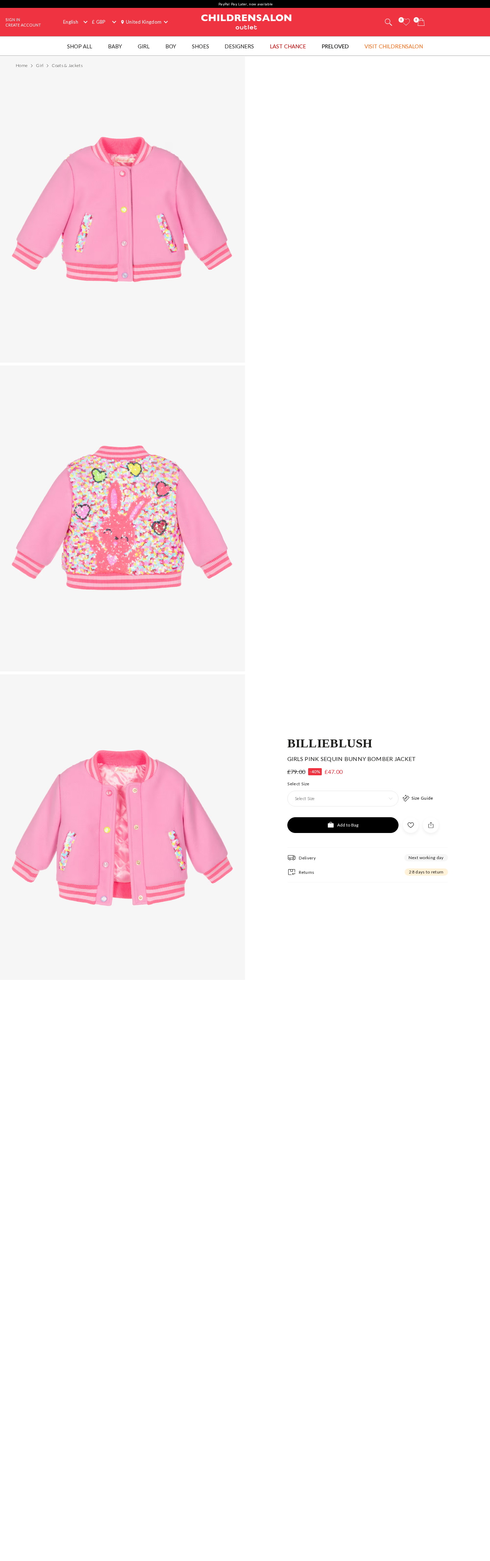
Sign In (12, 19)
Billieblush (329, 742)
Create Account (23, 25)
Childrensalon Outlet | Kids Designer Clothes (246, 21)
